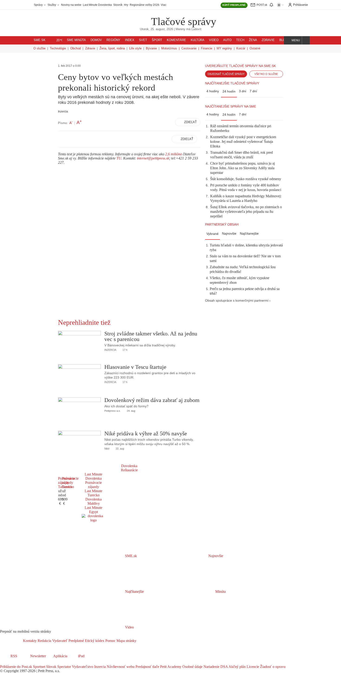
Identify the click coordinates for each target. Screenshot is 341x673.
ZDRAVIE (268, 40)
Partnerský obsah (221, 224)
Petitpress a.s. (112, 410)
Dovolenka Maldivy (93, 501)
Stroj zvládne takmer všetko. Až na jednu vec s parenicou (150, 336)
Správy (38, 4)
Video (129, 627)
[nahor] (140, 641)
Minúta (220, 591)
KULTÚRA (197, 40)
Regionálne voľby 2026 (144, 4)
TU (118, 158)
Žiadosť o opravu (272, 667)
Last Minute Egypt (93, 510)
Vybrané (212, 234)
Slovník (117, 4)
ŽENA (253, 40)
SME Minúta (76, 40)
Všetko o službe (266, 74)
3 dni (242, 91)
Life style (135, 48)
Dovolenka (129, 466)
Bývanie (151, 48)
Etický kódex (94, 641)
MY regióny (224, 48)
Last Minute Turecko (93, 493)
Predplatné (76, 641)
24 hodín (228, 91)
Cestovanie (188, 48)
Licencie (252, 667)
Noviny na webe (71, 4)
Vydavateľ (59, 641)
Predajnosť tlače (147, 667)
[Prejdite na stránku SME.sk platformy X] (9, 662)
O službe (39, 48)
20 (59, 40)
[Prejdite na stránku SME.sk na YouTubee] (22, 662)
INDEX (129, 40)
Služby (52, 4)
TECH (240, 40)
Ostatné (255, 48)
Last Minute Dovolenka (97, 4)
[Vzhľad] (280, 5)
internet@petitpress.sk (153, 158)
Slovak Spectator (58, 667)
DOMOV (96, 40)
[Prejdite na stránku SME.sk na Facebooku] (3, 662)
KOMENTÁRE (176, 40)
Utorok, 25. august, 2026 (156, 29)
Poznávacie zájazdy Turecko (70, 482)
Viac (163, 4)
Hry (126, 4)
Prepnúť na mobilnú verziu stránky (25, 631)
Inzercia (99, 667)
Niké (106, 448)
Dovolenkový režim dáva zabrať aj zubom (151, 400)
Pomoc (110, 641)
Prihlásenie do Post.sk (16, 667)
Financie (206, 48)
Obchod (75, 48)
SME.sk (39, 40)
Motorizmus (169, 48)
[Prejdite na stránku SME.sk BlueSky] (28, 662)
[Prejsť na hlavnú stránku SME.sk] (11, 641)
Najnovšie (229, 233)
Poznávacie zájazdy (93, 485)
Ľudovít (196, 29)
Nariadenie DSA (215, 667)
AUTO (227, 40)
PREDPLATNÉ (234, 5)
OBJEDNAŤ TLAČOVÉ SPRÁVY (226, 74)
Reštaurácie (129, 470)
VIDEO (214, 40)
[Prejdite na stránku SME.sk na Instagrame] (16, 662)
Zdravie (90, 48)
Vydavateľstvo (82, 667)
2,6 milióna (173, 154)
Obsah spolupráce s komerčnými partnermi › (237, 300)
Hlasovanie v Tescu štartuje (135, 367)
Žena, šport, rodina (112, 48)
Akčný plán (237, 667)
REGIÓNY (113, 40)
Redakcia (44, 641)
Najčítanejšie (249, 233)
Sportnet (38, 667)
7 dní (253, 91)
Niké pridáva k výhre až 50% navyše (145, 434)
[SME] (136, 18)
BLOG (283, 40)
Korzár (240, 48)
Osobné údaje (192, 667)
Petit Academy (170, 667)
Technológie (58, 48)
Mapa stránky (126, 641)
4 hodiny (212, 91)
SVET (143, 40)
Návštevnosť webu (120, 667)
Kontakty (30, 641)
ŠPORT (157, 40)
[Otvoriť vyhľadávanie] (306, 40)
